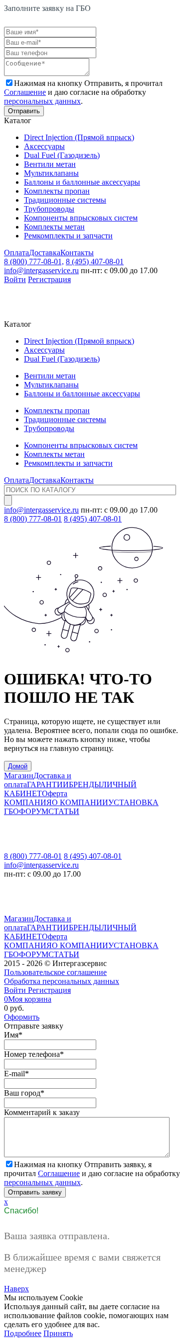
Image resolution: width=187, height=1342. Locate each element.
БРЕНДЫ (85, 784)
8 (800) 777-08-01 (33, 519)
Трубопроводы (49, 209)
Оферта (54, 793)
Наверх (16, 1288)
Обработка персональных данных (61, 981)
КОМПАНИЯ (28, 802)
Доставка (44, 252)
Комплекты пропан (57, 191)
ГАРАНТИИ (48, 784)
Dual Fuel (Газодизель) (62, 155)
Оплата (16, 252)
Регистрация (49, 279)
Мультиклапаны (51, 173)
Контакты (77, 252)
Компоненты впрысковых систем (81, 218)
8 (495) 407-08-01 (95, 261)
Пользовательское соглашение (55, 972)
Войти (15, 279)
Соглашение (25, 92)
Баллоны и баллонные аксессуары (82, 182)
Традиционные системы (65, 200)
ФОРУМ (33, 811)
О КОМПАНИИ (80, 802)
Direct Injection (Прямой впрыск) (79, 137)
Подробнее (22, 1333)
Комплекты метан (54, 227)
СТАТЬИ (63, 811)
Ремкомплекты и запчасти (68, 235)
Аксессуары (44, 146)
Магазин (18, 775)
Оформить (21, 1017)
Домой (17, 766)
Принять (58, 1333)
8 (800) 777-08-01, (34, 261)
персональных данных (42, 101)
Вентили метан (50, 164)
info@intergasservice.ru (41, 270)
